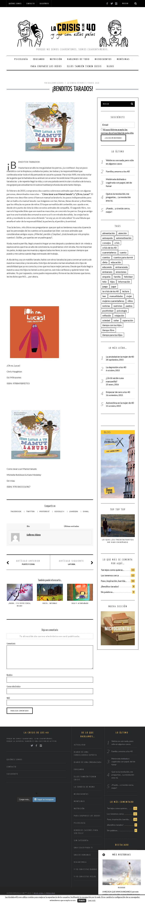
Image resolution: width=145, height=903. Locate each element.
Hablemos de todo (78, 59)
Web (8, 698)
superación (127, 320)
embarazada (121, 267)
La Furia (71, 562)
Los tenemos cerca (110, 575)
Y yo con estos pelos (85, 877)
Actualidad (80, 745)
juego (105, 286)
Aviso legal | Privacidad (44, 893)
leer (104, 296)
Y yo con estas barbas (85, 869)
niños (130, 301)
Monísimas (123, 59)
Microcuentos (103, 59)
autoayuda (107, 238)
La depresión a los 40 (116, 367)
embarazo (107, 271)
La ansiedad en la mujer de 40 (120, 356)
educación (116, 262)
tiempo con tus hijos (112, 325)
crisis (117, 242)
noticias (106, 305)
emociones (121, 271)
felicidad (128, 276)
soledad (106, 320)
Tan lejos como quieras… (112, 569)
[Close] (104, 855)
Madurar (121, 887)
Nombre (9, 675)
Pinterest (45, 511)
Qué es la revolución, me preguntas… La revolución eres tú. (118, 197)
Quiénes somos (15, 3)
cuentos (106, 257)
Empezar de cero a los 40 (118, 392)
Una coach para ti (83, 848)
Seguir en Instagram (45, 799)
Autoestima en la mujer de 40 (120, 402)
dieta (104, 262)
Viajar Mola (80, 862)
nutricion (118, 305)
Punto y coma (28, 562)
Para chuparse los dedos (46, 66)
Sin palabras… (107, 592)
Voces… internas (50, 603)
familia (117, 276)
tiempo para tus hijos (112, 335)
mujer (129, 296)
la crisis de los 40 (110, 291)
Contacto (30, 3)
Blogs (110, 66)
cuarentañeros (109, 252)
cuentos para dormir (123, 257)
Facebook (16, 511)
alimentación (108, 233)
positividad (107, 310)
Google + (60, 511)
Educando (39, 59)
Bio (28, 526)
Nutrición (56, 59)
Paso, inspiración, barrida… (114, 581)
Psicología (21, 59)
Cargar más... (24, 799)
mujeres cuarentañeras (113, 301)
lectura (125, 291)
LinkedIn (74, 511)
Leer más (91, 900)
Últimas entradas (71, 526)
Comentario (11, 644)
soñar (116, 320)
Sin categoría (81, 841)
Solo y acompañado (80, 603)
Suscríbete (44, 3)
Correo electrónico (14, 687)
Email (86, 511)
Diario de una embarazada (87, 762)
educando (107, 267)
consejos (106, 242)
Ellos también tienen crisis (84, 66)
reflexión (106, 315)
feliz (104, 281)
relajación (119, 315)
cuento (123, 252)
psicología (122, 310)
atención (122, 233)
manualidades (116, 296)
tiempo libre (108, 330)
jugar (113, 286)
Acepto (82, 900)
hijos (112, 281)
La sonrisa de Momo (76, 83)
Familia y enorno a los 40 (118, 171)
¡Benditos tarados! (110, 586)
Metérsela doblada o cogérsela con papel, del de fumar (119, 182)
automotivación (123, 238)
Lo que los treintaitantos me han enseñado (118, 541)
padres (129, 305)
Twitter (30, 511)
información (124, 281)
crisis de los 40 (109, 247)
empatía (106, 276)
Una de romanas (82, 855)
